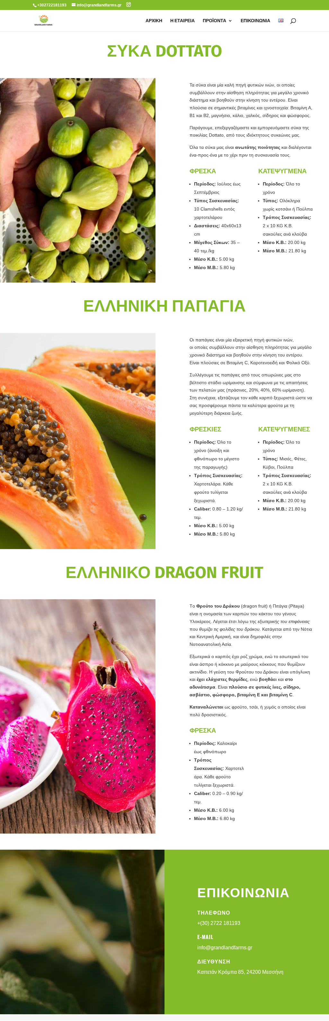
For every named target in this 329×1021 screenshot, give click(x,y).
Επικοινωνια (255, 21)
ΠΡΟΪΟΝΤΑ (214, 21)
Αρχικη (154, 21)
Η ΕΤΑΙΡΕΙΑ (182, 21)
